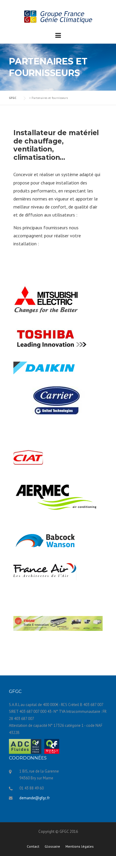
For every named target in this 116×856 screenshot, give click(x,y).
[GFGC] (58, 16)
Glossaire (52, 846)
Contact (33, 846)
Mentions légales (79, 846)
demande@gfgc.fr (34, 797)
